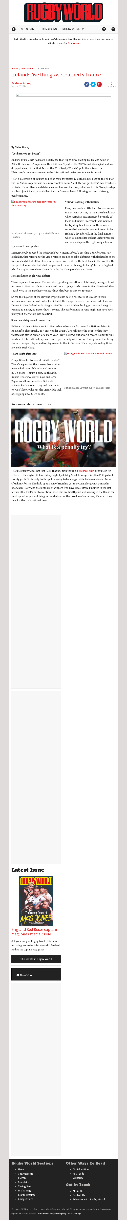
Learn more (73, 43)
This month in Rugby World (36, 959)
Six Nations (43, 68)
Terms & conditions (45, 1214)
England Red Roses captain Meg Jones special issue (34, 932)
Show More (26, 975)
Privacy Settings (74, 1214)
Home (15, 68)
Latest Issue (27, 870)
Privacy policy (60, 1214)
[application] (63, 438)
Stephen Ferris (85, 471)
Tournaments (28, 68)
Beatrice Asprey (21, 83)
